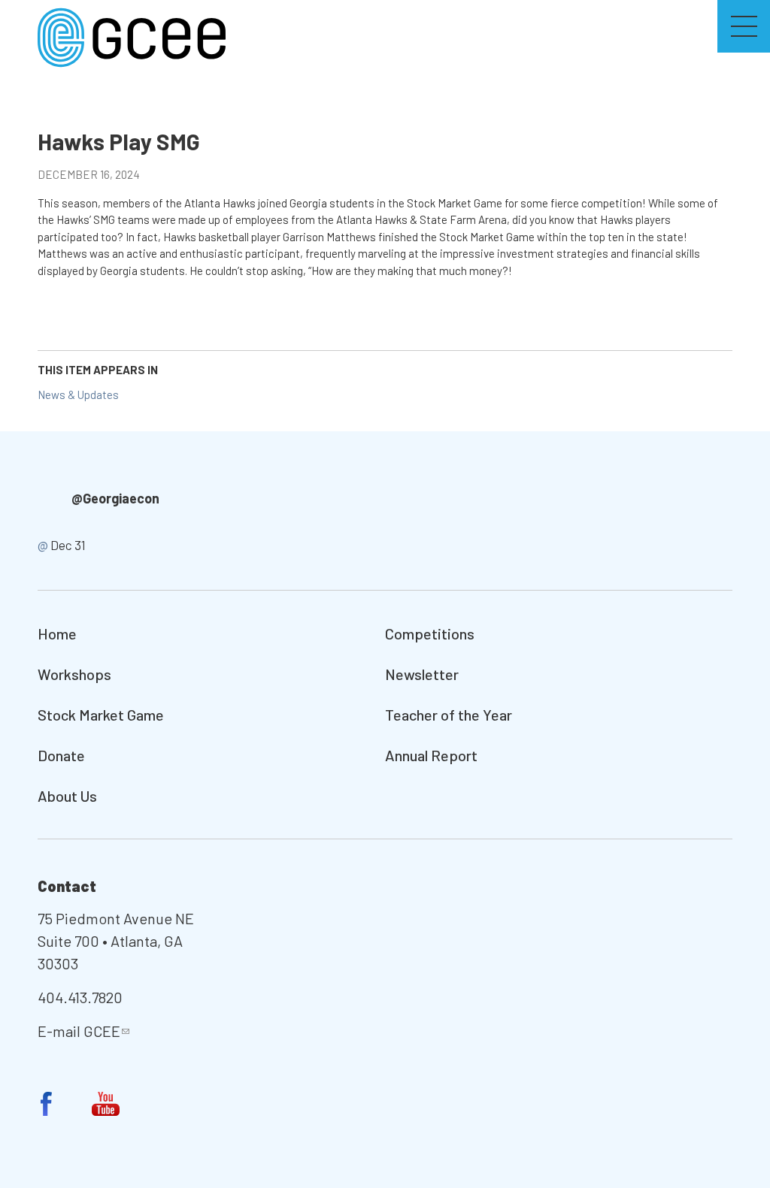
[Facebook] (47, 1104)
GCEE (101, 1031)
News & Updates (78, 394)
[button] (743, 26)
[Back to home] (132, 36)
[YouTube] (106, 1104)
